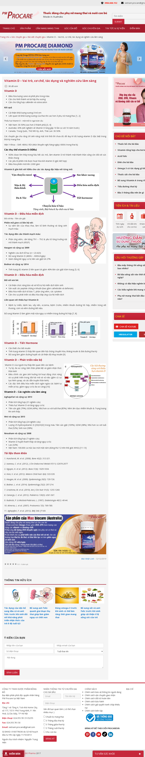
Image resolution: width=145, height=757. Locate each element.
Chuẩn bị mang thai (54, 716)
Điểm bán (14, 753)
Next (139, 59)
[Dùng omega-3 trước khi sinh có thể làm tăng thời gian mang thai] (67, 605)
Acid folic (122, 156)
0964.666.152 (111, 3)
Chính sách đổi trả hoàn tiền (97, 698)
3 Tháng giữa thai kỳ (54, 724)
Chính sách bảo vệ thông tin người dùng (103, 692)
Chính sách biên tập (94, 710)
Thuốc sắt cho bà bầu (128, 174)
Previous (5, 59)
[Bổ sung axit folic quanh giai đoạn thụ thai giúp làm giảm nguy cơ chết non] (41, 605)
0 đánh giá (22, 564)
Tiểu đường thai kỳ (127, 186)
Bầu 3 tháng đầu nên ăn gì (131, 192)
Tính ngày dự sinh (120, 225)
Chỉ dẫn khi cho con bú (132, 225)
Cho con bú (50, 732)
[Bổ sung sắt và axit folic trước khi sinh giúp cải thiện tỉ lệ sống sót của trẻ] (92, 605)
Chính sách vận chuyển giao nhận (100, 695)
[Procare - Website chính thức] (21, 15)
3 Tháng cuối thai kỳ (54, 728)
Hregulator (125, 334)
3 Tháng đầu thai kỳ (54, 720)
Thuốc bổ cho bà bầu (128, 144)
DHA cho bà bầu (125, 162)
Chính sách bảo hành (94, 701)
